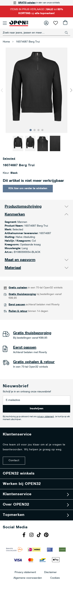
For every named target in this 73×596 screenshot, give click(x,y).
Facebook (24, 535)
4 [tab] (42, 130)
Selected (9, 158)
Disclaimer (50, 572)
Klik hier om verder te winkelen (27, 188)
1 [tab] (31, 130)
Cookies (55, 578)
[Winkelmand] (65, 23)
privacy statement (45, 417)
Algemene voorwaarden (27, 578)
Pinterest (47, 535)
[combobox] (36, 33)
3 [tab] (38, 130)
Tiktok (39, 535)
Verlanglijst (55, 23)
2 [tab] (35, 130)
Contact (14, 460)
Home (6, 41)
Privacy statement (25, 572)
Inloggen (46, 23)
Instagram (32, 535)
